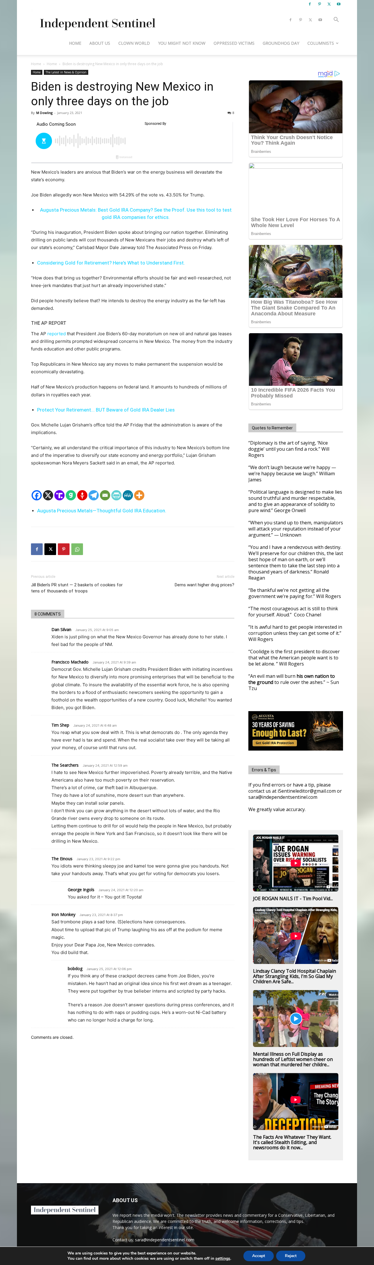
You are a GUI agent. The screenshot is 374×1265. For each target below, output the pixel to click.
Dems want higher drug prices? (204, 584)
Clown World (134, 43)
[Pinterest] (319, 4)
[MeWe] (128, 495)
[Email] (105, 495)
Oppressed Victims (234, 43)
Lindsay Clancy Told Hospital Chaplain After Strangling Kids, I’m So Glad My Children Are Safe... (294, 976)
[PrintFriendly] (116, 495)
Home (75, 43)
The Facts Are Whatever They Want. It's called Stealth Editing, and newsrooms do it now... (292, 1142)
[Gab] (71, 495)
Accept (258, 1256)
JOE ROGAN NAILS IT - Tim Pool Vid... (293, 898)
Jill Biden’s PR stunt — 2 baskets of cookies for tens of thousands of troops (77, 588)
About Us (99, 43)
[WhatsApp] (77, 549)
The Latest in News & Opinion (66, 72)
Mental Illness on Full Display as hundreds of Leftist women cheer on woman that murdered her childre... (293, 1059)
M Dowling (44, 112)
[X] (329, 4)
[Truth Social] (59, 495)
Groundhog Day (281, 43)
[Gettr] (82, 495)
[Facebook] (309, 4)
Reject (291, 1256)
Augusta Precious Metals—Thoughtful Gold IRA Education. (101, 511)
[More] (139, 495)
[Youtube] (338, 4)
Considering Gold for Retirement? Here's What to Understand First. (111, 263)
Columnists (320, 43)
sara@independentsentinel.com (164, 1239)
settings (222, 1258)
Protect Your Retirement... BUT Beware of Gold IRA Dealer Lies (106, 410)
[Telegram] (94, 495)
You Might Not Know (181, 43)
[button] (336, 20)
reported (56, 333)
